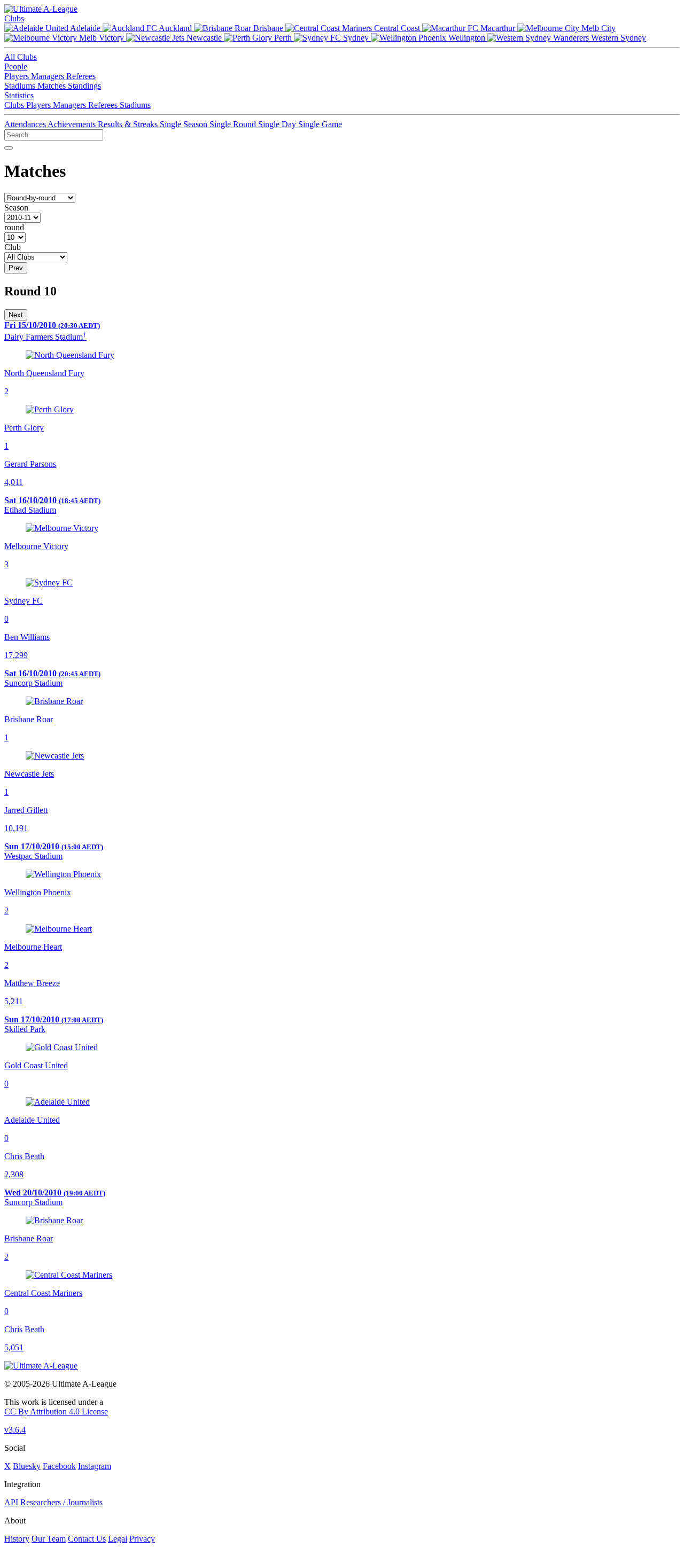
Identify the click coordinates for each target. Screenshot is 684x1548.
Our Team (49, 1538)
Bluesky (27, 1466)
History (16, 1538)
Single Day (278, 124)
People (15, 66)
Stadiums (20, 85)
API (11, 1502)
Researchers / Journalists (61, 1502)
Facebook (59, 1466)
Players (17, 76)
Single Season (184, 124)
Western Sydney (617, 37)
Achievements (73, 124)
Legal (117, 1538)
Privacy (142, 1538)
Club (12, 247)
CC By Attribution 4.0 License (56, 1411)
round (14, 227)
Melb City (597, 28)
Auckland (175, 28)
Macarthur (497, 28)
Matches (52, 85)
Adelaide (85, 28)
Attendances (26, 124)
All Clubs (20, 56)
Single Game (320, 124)
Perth (283, 37)
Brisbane (268, 28)
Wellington (466, 37)
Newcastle (204, 37)
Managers (48, 76)
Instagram (94, 1466)
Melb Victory (101, 37)
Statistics (19, 95)
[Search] (8, 148)
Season (16, 207)
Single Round (233, 124)
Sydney (356, 37)
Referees (81, 76)
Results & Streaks (129, 124)
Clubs (14, 18)
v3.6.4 (15, 1429)
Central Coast (397, 28)
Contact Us (87, 1538)
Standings (84, 85)
